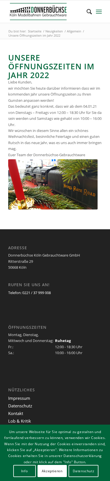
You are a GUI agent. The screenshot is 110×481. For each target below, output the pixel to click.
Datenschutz (20, 406)
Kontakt (15, 413)
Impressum (19, 398)
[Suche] (86, 11)
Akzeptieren (52, 471)
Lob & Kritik (19, 421)
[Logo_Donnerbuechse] (45, 11)
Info (24, 471)
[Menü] (99, 11)
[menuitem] (86, 11)
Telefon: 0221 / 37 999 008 (29, 292)
